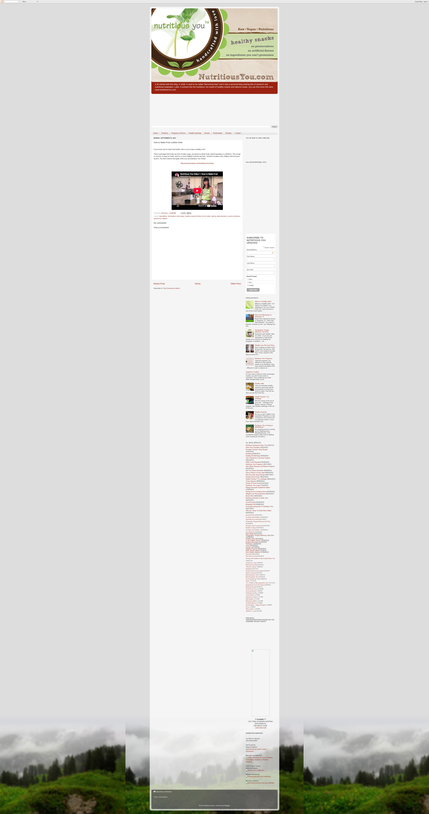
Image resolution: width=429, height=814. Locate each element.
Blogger (227, 805)
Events (207, 133)
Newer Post (159, 283)
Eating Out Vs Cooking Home (256, 491)
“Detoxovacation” (251, 567)
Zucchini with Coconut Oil (254, 526)
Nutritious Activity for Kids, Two (256, 445)
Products (164, 133)
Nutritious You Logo (253, 485)
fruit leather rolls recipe (176, 216)
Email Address (260, 250)
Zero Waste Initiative (253, 552)
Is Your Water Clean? (253, 540)
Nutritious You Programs (263, 358)
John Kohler (249, 599)
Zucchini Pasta (250, 515)
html (250, 279)
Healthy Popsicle (261, 412)
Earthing (249, 454)
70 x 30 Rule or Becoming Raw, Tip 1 (257, 583)
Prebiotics (249, 544)
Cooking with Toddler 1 (253, 530)
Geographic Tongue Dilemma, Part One (262, 331)
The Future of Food (252, 556)
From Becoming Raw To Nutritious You (259, 506)
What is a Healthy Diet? (263, 301)
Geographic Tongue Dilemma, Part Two (258, 521)
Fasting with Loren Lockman (255, 571)
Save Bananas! (250, 532)
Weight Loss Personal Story (264, 345)
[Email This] (182, 213)
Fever (247, 607)
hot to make (206, 216)
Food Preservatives (252, 589)
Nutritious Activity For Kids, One (257, 498)
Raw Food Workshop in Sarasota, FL (263, 316)
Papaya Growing (251, 573)
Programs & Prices (178, 133)
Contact (238, 133)
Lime (247, 545)
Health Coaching (195, 133)
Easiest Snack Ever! (253, 477)
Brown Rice (250, 496)
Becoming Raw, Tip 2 (252, 577)
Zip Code (250, 270)
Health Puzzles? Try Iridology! (256, 479)
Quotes (248, 547)
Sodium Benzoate (252, 542)
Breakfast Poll (251, 504)
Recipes (229, 133)
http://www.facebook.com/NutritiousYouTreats (197, 163)
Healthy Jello (259, 383)
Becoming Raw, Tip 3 (252, 575)
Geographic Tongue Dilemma (256, 535)
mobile (251, 285)
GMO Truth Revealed (253, 462)
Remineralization (251, 587)
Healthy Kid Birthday (253, 456)
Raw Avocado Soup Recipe (255, 475)
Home (156, 133)
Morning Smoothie (252, 565)
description (163, 216)
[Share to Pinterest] (190, 213)
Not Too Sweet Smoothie (254, 470)
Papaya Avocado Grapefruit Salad (258, 487)
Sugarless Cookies (252, 372)
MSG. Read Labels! (253, 550)
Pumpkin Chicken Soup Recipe (257, 449)
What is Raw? (250, 609)
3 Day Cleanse (251, 481)
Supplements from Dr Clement (255, 585)
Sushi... (248, 581)
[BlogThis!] (184, 213)
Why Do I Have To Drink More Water (258, 510)
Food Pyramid (251, 502)
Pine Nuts (249, 554)
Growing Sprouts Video (253, 579)
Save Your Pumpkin (253, 447)
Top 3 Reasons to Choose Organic (258, 458)
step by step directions (219, 216)
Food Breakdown (251, 603)
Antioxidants (250, 595)
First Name (250, 256)
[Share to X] (186, 213)
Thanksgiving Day (251, 593)
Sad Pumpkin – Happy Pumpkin (256, 605)
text (250, 282)
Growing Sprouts (251, 591)
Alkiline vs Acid (251, 611)
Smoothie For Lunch (252, 519)
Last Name (250, 263)
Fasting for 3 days (251, 563)
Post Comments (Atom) (171, 288)
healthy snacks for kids (193, 216)
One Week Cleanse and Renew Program (260, 466)
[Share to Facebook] (188, 213)
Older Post (236, 283)
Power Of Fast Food (253, 483)
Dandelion (249, 569)
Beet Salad (249, 534)
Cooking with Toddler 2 (253, 517)
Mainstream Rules (251, 601)
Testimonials (217, 133)
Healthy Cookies (251, 528)
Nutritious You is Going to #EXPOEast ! (264, 426)
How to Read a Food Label (255, 472)
